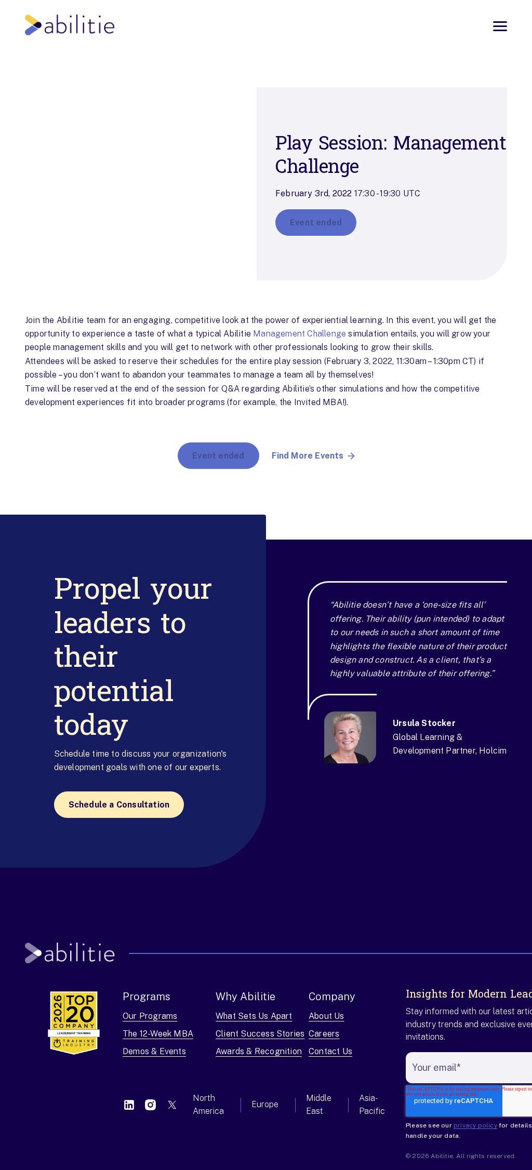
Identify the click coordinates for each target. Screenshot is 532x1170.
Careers (324, 1034)
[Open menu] (500, 26)
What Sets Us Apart (254, 1016)
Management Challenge (299, 334)
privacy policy (475, 1125)
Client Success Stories (260, 1034)
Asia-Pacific (372, 1104)
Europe (264, 1104)
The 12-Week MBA (158, 1034)
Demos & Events (154, 1051)
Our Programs (150, 1016)
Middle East (318, 1104)
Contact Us (330, 1051)
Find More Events (308, 456)
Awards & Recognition (259, 1051)
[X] (171, 1104)
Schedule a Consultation (119, 805)
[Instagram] (150, 1104)
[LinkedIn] (129, 1104)
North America (208, 1104)
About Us (326, 1016)
